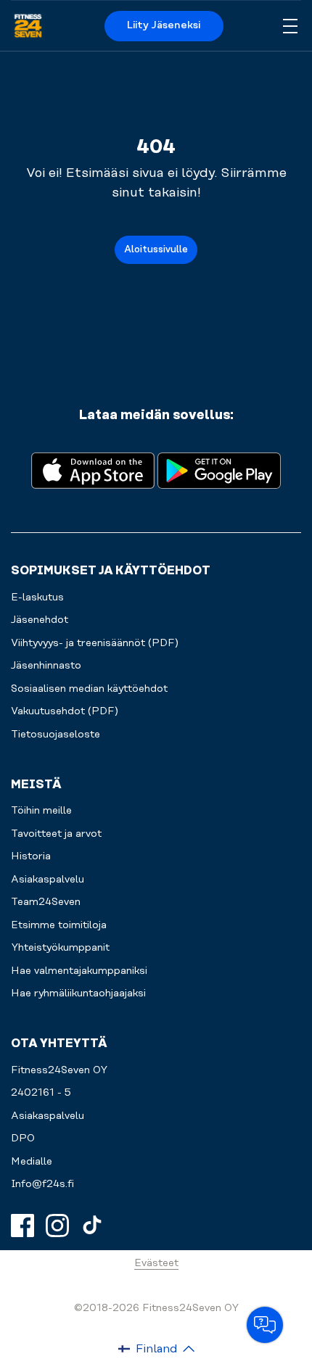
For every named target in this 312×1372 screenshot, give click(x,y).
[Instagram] (57, 1225)
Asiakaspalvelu (47, 1116)
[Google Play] (219, 469)
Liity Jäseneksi (163, 25)
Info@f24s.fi (42, 1184)
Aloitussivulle (156, 249)
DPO (23, 1138)
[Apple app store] (93, 469)
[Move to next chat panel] (265, 1325)
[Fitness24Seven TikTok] (92, 1225)
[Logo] (28, 26)
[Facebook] (22, 1225)
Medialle (31, 1162)
